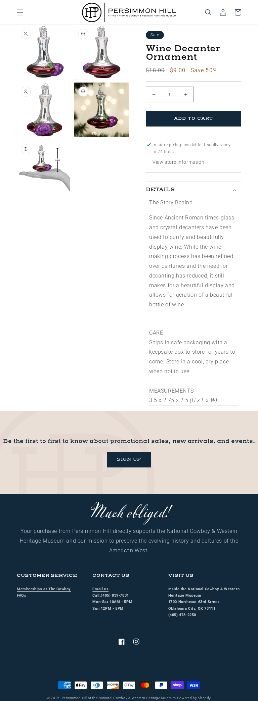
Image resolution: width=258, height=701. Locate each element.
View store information (178, 162)
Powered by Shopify (194, 698)
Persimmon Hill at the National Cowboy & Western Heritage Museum (119, 698)
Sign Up (129, 459)
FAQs (21, 595)
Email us (100, 589)
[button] (20, 12)
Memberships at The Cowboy (44, 589)
